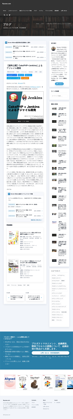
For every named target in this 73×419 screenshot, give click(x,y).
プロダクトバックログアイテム (59, 286)
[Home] (6, 3)
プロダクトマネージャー (57, 317)
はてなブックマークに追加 (14, 78)
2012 (18, 71)
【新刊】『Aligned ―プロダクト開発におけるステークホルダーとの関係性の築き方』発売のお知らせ (62, 226)
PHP (36, 71)
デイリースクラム (56, 301)
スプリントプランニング (57, 298)
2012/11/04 (11, 71)
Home (37, 23)
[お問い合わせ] (7, 15)
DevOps (31, 71)
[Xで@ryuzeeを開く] (9, 15)
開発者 (62, 280)
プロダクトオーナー (56, 278)
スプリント (62, 295)
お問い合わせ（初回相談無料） (51, 353)
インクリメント (55, 295)
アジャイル (23, 71)
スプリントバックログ (57, 293)
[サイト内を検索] (4, 15)
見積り (53, 320)
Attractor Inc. (46, 408)
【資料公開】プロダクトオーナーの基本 (62, 115)
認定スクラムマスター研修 (47, 403)
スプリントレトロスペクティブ (59, 306)
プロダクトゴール (56, 309)
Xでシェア (21, 75)
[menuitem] (4, 10)
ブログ (42, 23)
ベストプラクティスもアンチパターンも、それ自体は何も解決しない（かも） (62, 153)
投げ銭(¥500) (25, 78)
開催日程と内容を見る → (36, 220)
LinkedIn (58, 402)
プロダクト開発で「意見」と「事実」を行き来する (62, 131)
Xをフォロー (28, 75)
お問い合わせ (59, 83)
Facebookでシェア (12, 75)
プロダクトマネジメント (57, 314)
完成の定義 (63, 312)
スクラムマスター (56, 280)
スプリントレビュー (56, 303)
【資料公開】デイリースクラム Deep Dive (62, 236)
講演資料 (34, 407)
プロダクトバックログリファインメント (59, 289)
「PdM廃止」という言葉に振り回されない (62, 162)
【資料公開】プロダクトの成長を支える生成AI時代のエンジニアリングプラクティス (62, 252)
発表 (41, 71)
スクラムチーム (60, 275)
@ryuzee (20, 83)
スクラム (54, 275)
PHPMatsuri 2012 (34, 87)
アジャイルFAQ (35, 404)
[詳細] (60, 78)
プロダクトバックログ (57, 283)
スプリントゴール (56, 312)
